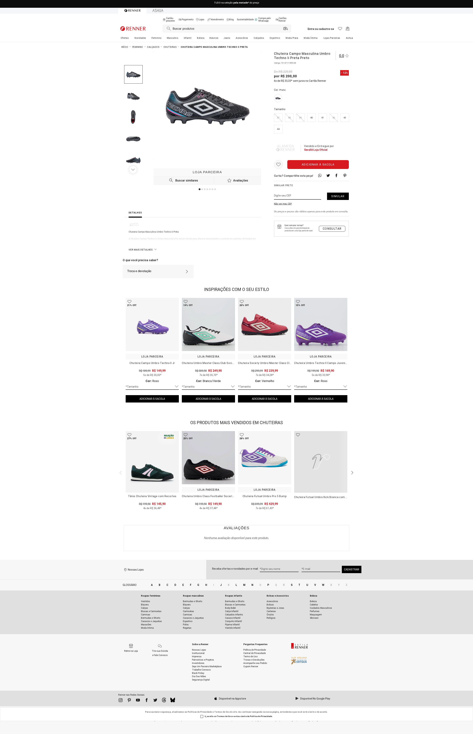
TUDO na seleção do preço (236, 4)
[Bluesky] (172, 701)
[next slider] (120, 472)
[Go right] (133, 169)
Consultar (332, 228)
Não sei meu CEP (283, 204)
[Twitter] (155, 701)
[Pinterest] (129, 701)
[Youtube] (138, 701)
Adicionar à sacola (318, 164)
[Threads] (164, 701)
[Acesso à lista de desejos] (340, 29)
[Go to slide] (199, 189)
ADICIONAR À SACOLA (152, 398)
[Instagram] (120, 701)
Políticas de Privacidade (200, 712)
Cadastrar (351, 569)
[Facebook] (146, 701)
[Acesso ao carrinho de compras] (347, 29)
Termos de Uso (222, 712)
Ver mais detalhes (141, 249)
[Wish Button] (278, 164)
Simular (338, 196)
